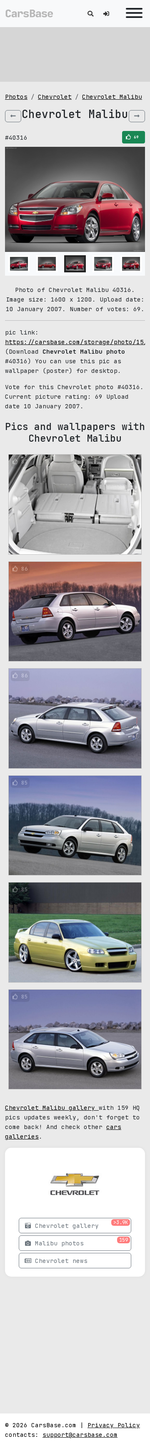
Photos (16, 97)
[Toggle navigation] (132, 13)
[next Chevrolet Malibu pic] (137, 116)
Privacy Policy (114, 1425)
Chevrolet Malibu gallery (52, 1108)
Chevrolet (55, 97)
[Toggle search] (90, 13)
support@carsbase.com (80, 1434)
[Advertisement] (75, 54)
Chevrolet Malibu (112, 97)
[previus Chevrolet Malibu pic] (13, 116)
